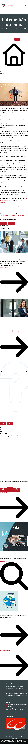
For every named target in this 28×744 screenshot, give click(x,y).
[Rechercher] (17, 39)
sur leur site (7, 165)
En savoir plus (14, 742)
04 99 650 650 (10, 706)
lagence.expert (14, 738)
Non (10, 423)
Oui (3, 423)
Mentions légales (17, 735)
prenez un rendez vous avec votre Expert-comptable (12, 215)
